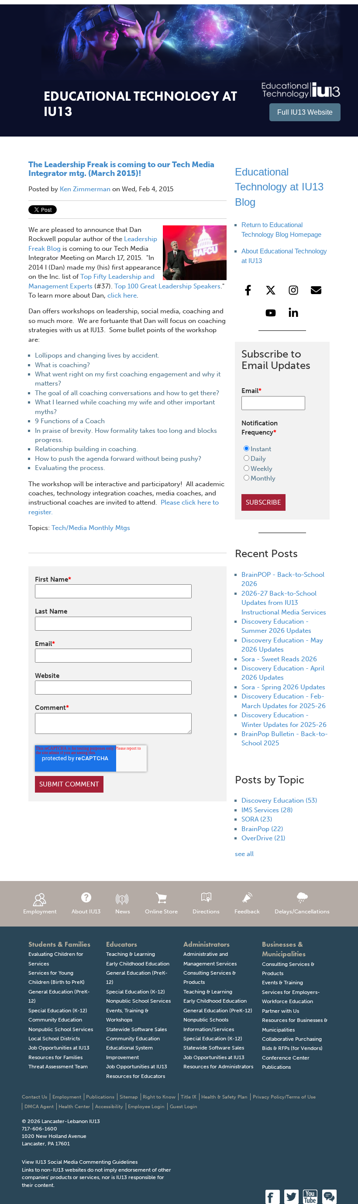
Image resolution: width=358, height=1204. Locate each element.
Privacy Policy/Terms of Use (284, 1097)
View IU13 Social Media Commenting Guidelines (80, 1162)
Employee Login (146, 1106)
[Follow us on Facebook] (248, 290)
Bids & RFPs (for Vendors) (292, 1048)
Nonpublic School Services (60, 1029)
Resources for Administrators (218, 1067)
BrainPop (262, 829)
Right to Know (159, 1097)
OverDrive (263, 838)
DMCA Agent (39, 1106)
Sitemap (129, 1097)
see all (244, 854)
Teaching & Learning (130, 954)
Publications (276, 1067)
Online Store (161, 911)
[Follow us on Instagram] (293, 290)
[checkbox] (276, 464)
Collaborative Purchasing (292, 1039)
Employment (40, 911)
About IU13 (86, 911)
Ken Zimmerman (85, 189)
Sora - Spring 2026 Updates (283, 687)
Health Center (74, 1106)
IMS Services (267, 810)
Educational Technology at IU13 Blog (279, 187)
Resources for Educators (135, 1076)
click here (121, 295)
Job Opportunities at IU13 (59, 1048)
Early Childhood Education (137, 964)
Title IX (188, 1097)
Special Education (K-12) (57, 1010)
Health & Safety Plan (224, 1097)
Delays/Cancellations (302, 911)
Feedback (247, 911)
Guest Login (183, 1106)
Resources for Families (55, 1057)
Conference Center (286, 1058)
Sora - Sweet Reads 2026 (279, 659)
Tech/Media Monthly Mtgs (91, 528)
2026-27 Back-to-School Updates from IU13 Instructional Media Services (283, 603)
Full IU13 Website (305, 112)
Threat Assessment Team (58, 1067)
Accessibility (109, 1106)
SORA (256, 819)
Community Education (55, 1020)
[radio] (276, 449)
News (122, 911)
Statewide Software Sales (136, 1029)
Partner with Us (280, 1011)
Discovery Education (279, 800)
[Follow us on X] (270, 290)
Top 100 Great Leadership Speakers (167, 286)
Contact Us (34, 1097)
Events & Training (282, 982)
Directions (206, 911)
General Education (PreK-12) (217, 1010)
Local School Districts (54, 1039)
